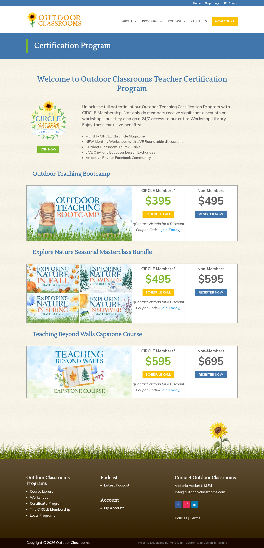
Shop (207, 3)
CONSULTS (199, 21)
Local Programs (42, 515)
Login (217, 3)
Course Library (41, 491)
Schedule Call (158, 214)
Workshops (39, 497)
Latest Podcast (117, 485)
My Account (114, 508)
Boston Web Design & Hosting (206, 542)
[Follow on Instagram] (186, 504)
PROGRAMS (150, 21)
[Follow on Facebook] (178, 504)
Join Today (170, 229)
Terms (195, 518)
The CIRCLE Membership (50, 509)
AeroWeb (176, 542)
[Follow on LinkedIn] (194, 504)
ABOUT (127, 21)
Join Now (48, 149)
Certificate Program (46, 503)
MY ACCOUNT (225, 21)
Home (197, 3)
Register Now (211, 214)
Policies (181, 518)
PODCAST (175, 21)
